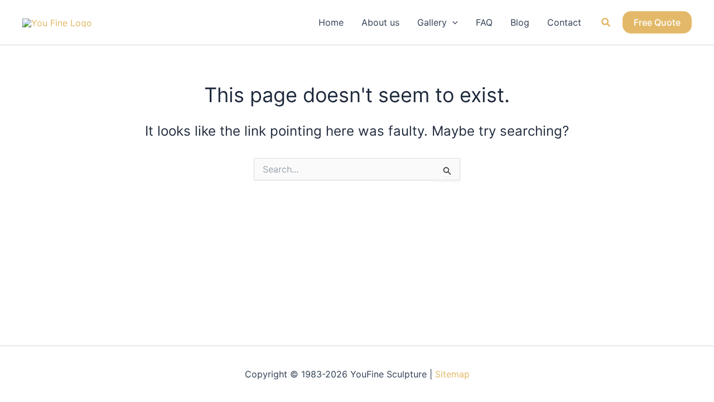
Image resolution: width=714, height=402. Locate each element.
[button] (452, 22)
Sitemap (452, 374)
